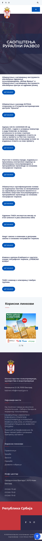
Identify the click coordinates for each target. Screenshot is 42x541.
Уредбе (8, 454)
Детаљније (8, 92)
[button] (5, 328)
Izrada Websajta (24, 537)
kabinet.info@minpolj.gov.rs (16, 390)
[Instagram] (8, 2)
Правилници (10, 451)
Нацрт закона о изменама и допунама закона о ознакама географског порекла (20, 237)
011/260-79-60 (10, 489)
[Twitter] (5, 2)
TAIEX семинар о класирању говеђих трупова (19, 281)
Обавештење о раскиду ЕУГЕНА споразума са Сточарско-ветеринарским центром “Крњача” (20, 106)
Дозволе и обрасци (13, 465)
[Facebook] (2, 2)
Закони (8, 458)
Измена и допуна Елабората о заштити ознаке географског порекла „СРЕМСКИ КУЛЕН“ (20, 259)
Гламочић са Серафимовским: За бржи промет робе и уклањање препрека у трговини (19, 432)
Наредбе (8, 461)
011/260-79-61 (10, 492)
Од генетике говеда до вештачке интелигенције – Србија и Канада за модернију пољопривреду (20, 409)
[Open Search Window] (37, 2)
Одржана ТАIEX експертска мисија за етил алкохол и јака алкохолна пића (19, 217)
